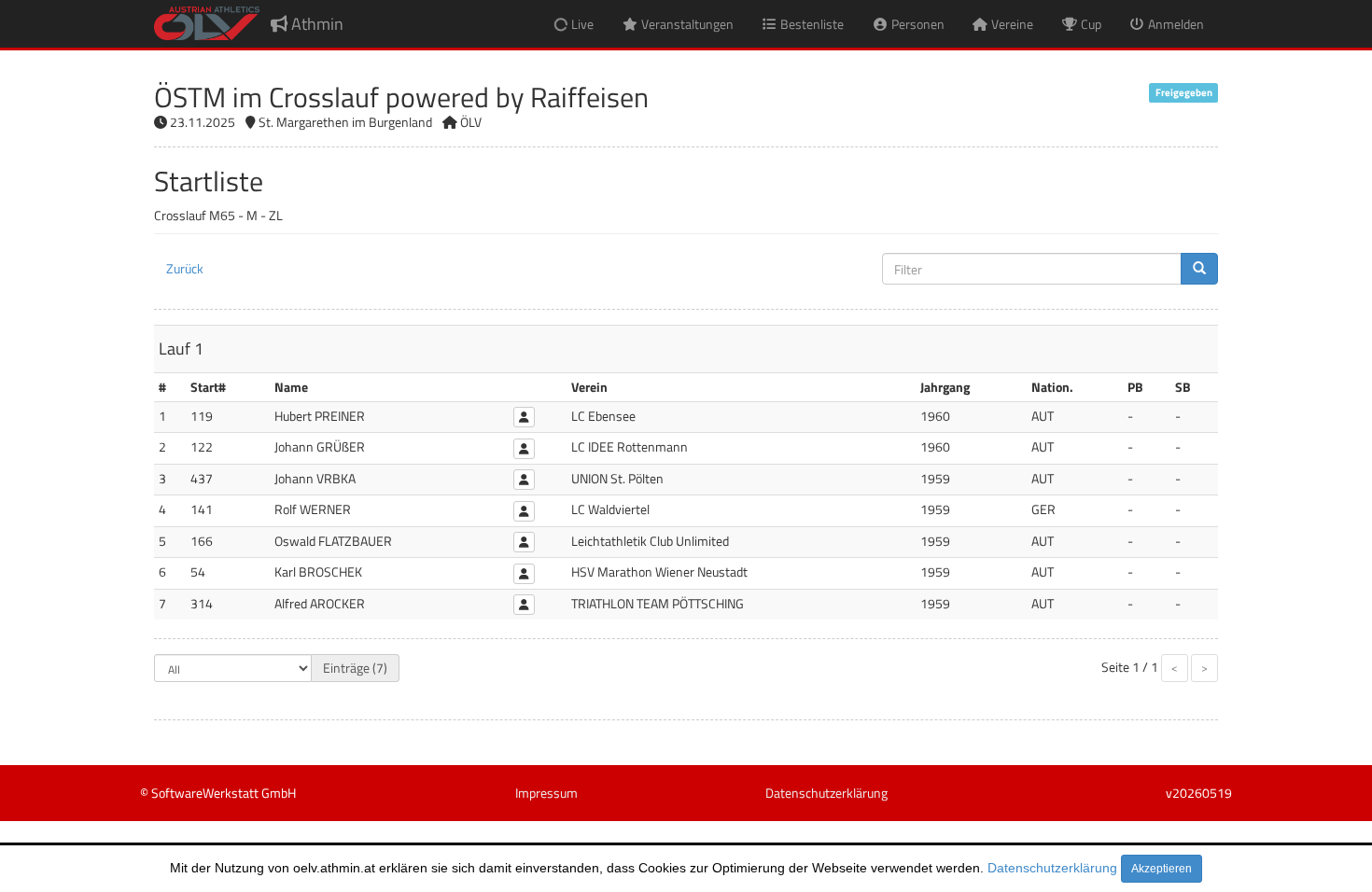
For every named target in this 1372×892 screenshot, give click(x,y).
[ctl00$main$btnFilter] (1199, 269)
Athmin (315, 23)
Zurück (184, 268)
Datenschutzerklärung (1052, 867)
